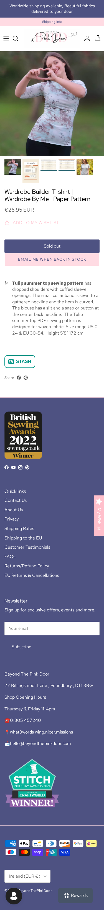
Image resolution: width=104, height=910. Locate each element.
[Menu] (6, 38)
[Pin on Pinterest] (26, 378)
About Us (13, 510)
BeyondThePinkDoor (35, 890)
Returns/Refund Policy (26, 566)
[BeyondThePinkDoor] (52, 38)
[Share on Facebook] (19, 378)
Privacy (11, 519)
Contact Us (15, 500)
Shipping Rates (19, 528)
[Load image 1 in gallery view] (52, 103)
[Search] (18, 38)
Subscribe (21, 647)
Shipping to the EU (23, 538)
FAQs (9, 557)
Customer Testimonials (27, 547)
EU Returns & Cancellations (31, 575)
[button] (52, 259)
